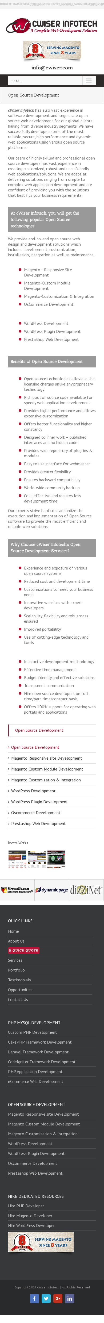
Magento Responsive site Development (46, 758)
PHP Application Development (35, 1071)
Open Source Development (39, 730)
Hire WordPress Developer (31, 1225)
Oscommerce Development (36, 812)
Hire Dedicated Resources (36, 1196)
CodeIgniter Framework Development (42, 1061)
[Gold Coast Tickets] (36, 859)
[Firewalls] (17, 859)
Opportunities (20, 989)
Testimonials (19, 979)
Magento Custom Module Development (47, 769)
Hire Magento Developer (30, 1215)
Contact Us (18, 999)
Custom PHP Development (32, 1032)
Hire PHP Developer (26, 1205)
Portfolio (16, 970)
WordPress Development (33, 790)
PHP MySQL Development (34, 1022)
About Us (16, 941)
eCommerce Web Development (35, 1081)
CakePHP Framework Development (40, 1042)
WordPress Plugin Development (39, 801)
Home (13, 931)
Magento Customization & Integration (46, 779)
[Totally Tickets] (56, 859)
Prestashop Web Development (38, 823)
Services (15, 960)
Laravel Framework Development (38, 1051)
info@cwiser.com (52, 67)
